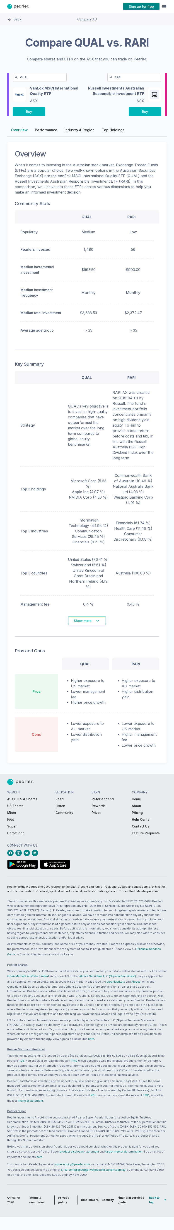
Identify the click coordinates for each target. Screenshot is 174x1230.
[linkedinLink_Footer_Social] (36, 853)
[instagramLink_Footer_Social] (19, 853)
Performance (46, 130)
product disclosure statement (79, 1151)
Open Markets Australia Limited (28, 976)
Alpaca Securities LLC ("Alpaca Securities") (107, 976)
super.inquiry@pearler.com (72, 1164)
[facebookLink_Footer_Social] (11, 853)
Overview (19, 130)
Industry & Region (79, 130)
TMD (74, 1060)
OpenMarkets (116, 981)
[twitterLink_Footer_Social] (28, 853)
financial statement (30, 1100)
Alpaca (135, 981)
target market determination (124, 1151)
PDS (21, 1060)
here (91, 1039)
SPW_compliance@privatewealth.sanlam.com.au (93, 1169)
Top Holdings (113, 130)
